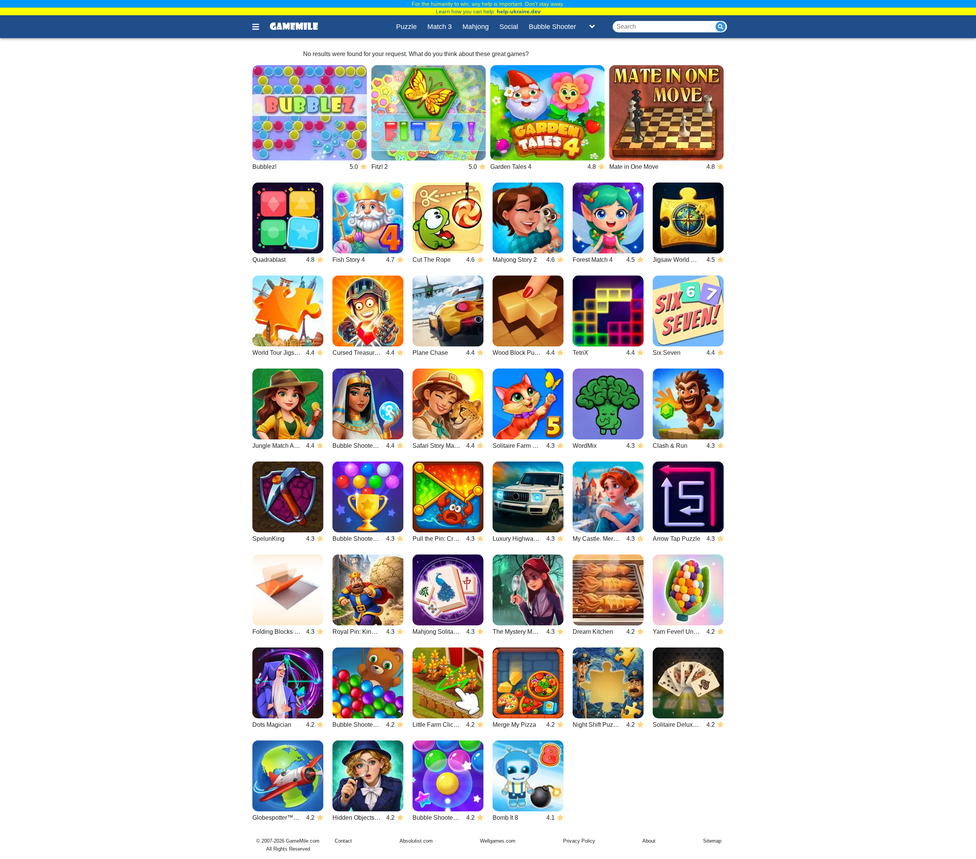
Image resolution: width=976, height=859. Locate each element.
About (648, 841)
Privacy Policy (579, 841)
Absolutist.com (416, 841)
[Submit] (721, 27)
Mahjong (475, 26)
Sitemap (712, 841)
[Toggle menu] (260, 26)
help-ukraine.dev (519, 11)
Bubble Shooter (552, 26)
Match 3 (439, 26)
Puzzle (406, 26)
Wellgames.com (497, 841)
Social (508, 26)
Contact (343, 841)
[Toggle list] (592, 26)
